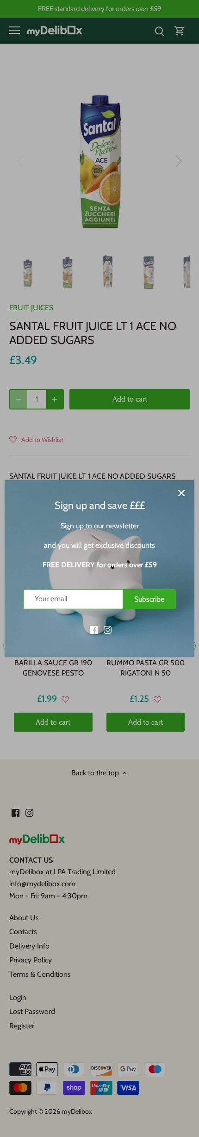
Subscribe (149, 599)
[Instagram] (108, 629)
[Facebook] (94, 629)
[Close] (181, 493)
